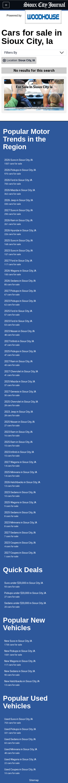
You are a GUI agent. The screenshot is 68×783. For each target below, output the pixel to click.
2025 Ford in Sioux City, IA (18, 313)
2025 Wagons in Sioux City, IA (20, 504)
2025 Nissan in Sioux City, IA (19, 423)
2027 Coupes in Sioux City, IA (20, 554)
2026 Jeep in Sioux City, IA (18, 202)
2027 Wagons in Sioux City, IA (20, 464)
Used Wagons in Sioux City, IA (20, 761)
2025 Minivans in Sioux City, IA (20, 474)
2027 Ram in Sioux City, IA (18, 363)
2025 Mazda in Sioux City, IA (19, 383)
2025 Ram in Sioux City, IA (18, 444)
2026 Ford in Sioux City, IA (18, 182)
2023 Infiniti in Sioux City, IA (19, 454)
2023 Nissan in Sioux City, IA (19, 333)
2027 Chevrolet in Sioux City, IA (21, 373)
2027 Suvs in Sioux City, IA (18, 212)
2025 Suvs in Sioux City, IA (18, 242)
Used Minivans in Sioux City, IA (20, 751)
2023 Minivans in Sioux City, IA (20, 524)
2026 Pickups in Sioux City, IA (20, 172)
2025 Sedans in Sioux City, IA (20, 514)
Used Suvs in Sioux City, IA (18, 721)
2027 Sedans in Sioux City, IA (20, 534)
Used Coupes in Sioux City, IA (20, 771)
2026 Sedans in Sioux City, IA (20, 282)
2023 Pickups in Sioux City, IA (20, 303)
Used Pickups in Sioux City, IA (20, 731)
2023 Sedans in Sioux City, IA (20, 494)
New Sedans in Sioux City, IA (19, 673)
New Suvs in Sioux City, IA (18, 643)
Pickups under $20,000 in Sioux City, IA (25, 595)
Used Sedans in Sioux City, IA (20, 741)
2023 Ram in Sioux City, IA (18, 433)
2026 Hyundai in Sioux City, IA (20, 232)
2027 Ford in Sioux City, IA (18, 262)
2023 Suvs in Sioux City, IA (18, 252)
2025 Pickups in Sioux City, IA (20, 353)
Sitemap (34, 780)
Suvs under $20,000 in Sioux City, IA (23, 585)
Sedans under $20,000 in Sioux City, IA (25, 605)
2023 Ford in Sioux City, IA (18, 323)
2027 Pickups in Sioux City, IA (20, 292)
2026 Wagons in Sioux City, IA (20, 272)
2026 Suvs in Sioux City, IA (18, 162)
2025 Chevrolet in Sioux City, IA (21, 403)
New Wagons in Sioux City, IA (20, 663)
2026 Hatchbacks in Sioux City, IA (22, 484)
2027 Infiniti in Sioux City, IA (19, 343)
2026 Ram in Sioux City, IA (18, 222)
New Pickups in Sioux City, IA (19, 653)
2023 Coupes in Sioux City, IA (20, 544)
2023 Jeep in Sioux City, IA (18, 413)
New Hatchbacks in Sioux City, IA (22, 683)
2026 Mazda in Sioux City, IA (19, 192)
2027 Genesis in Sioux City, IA (20, 393)
